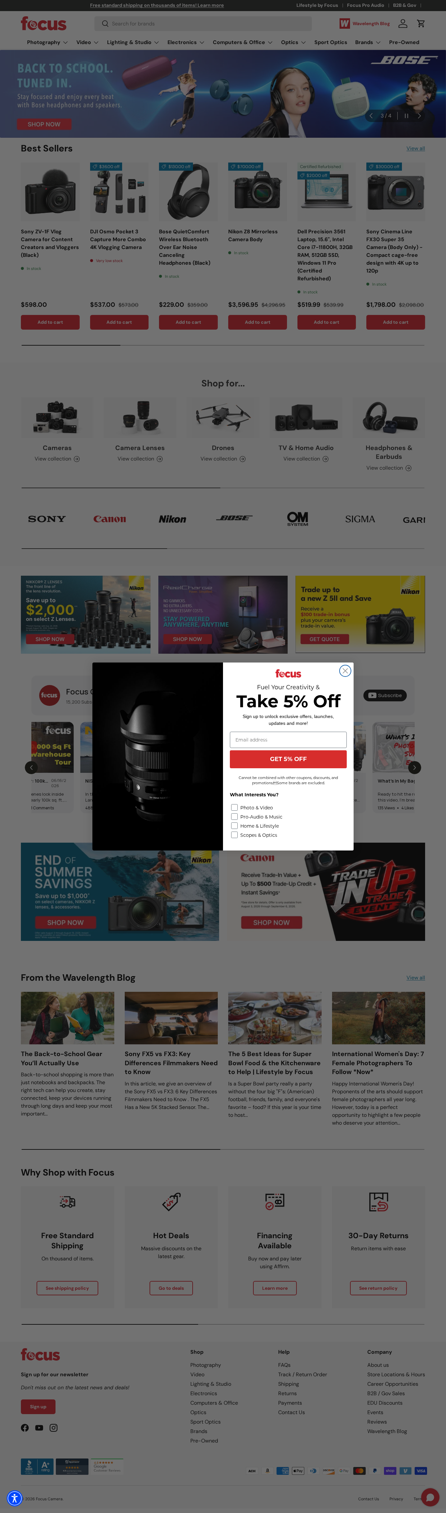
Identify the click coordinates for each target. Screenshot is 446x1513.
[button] (15, 1498)
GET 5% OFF (288, 759)
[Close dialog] (345, 671)
